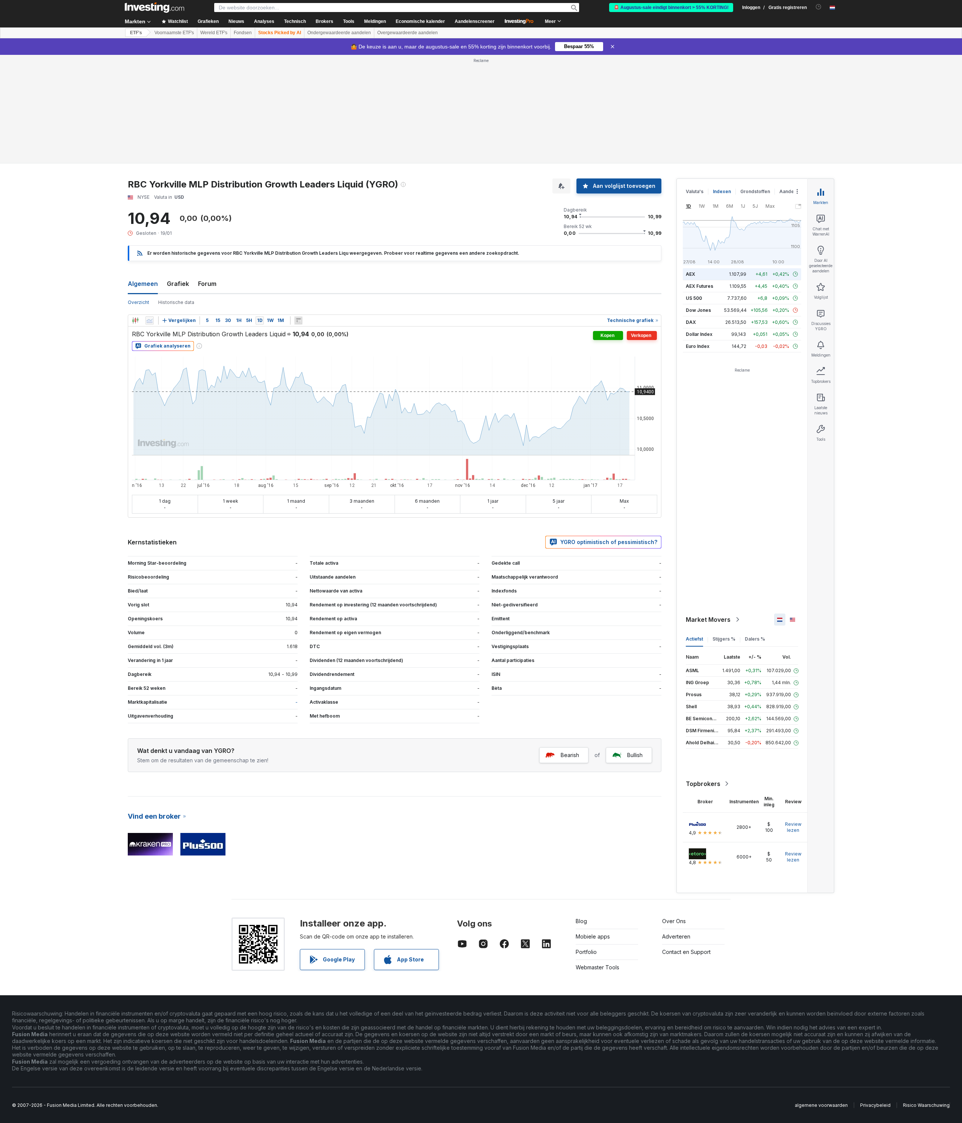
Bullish (635, 755)
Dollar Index (699, 334)
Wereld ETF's (213, 32)
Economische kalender (420, 21)
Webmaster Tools (597, 967)
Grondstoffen (755, 191)
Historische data (176, 302)
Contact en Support (686, 952)
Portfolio (586, 952)
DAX (691, 322)
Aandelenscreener (475, 21)
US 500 (694, 298)
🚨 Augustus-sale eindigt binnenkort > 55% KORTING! (671, 7)
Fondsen (243, 32)
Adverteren (676, 936)
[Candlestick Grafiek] (135, 320)
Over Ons (674, 921)
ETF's (136, 32)
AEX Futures (699, 286)
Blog (581, 921)
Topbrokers (703, 783)
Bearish (570, 755)
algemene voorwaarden (821, 1105)
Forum (207, 283)
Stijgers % (723, 639)
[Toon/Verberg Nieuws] (298, 320)
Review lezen (793, 827)
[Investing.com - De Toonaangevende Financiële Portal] (154, 7)
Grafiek (178, 283)
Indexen (722, 191)
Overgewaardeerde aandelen (407, 32)
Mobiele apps (593, 936)
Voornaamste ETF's (174, 32)
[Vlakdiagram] (149, 320)
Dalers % (755, 639)
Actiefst (694, 639)
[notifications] (818, 7)
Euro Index (697, 346)
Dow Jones (698, 310)
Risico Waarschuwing (926, 1105)
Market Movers (708, 619)
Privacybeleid (875, 1105)
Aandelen (790, 191)
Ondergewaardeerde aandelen (339, 32)
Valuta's (694, 191)
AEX (690, 274)
